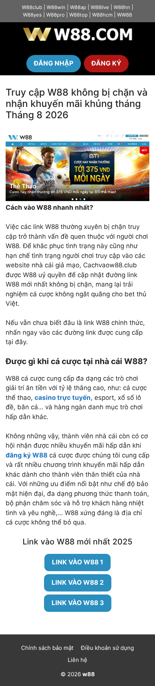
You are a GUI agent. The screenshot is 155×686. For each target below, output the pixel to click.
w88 (88, 674)
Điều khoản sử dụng (107, 647)
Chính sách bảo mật (47, 647)
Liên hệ (77, 659)
